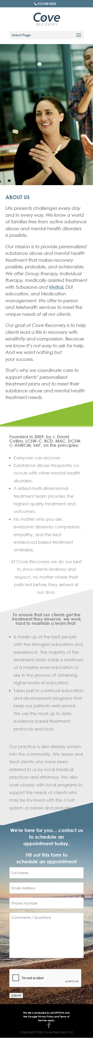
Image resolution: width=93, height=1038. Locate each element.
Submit (16, 995)
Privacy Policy (46, 1016)
